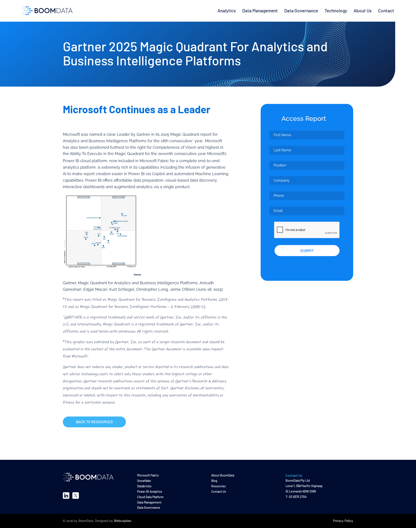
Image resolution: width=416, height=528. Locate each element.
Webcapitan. (123, 521)
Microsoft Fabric (148, 475)
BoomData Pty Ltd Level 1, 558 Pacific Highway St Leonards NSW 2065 (304, 486)
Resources (218, 486)
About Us (363, 10)
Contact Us (218, 491)
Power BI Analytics (149, 491)
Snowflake (144, 481)
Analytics (227, 10)
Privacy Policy (343, 521)
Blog (214, 481)
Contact (386, 10)
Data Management (260, 10)
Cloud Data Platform (150, 497)
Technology (336, 10)
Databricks (144, 486)
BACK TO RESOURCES (94, 421)
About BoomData (222, 475)
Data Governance (301, 10)
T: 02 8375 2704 (296, 497)
